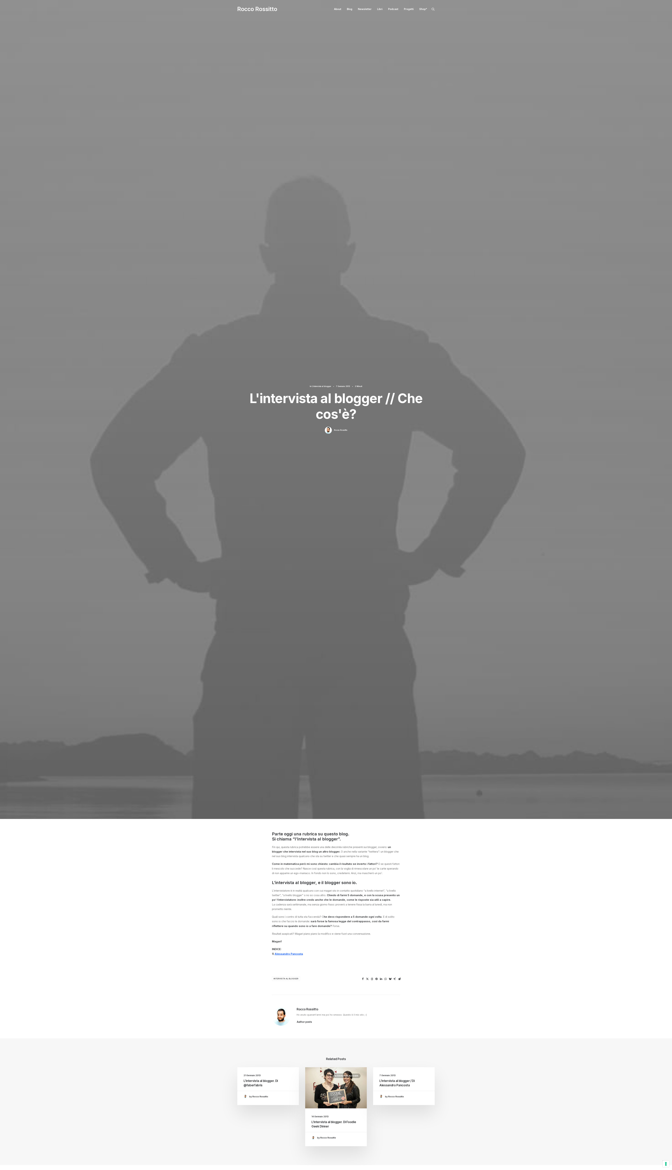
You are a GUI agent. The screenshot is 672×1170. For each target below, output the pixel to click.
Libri (380, 9)
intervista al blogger (286, 978)
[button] (433, 9)
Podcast (393, 9)
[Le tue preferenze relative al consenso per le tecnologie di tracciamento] (666, 1164)
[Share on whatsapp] (385, 979)
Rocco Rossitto (340, 430)
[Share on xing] (395, 979)
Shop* (423, 9)
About (337, 9)
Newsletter (365, 9)
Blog (349, 9)
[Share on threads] (372, 979)
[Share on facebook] (363, 979)
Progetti (409, 9)
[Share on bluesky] (390, 979)
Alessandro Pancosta (289, 954)
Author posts (304, 1021)
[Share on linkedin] (381, 979)
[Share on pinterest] (376, 979)
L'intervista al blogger (321, 386)
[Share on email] (399, 979)
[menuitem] (338, 9)
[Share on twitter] (367, 979)
